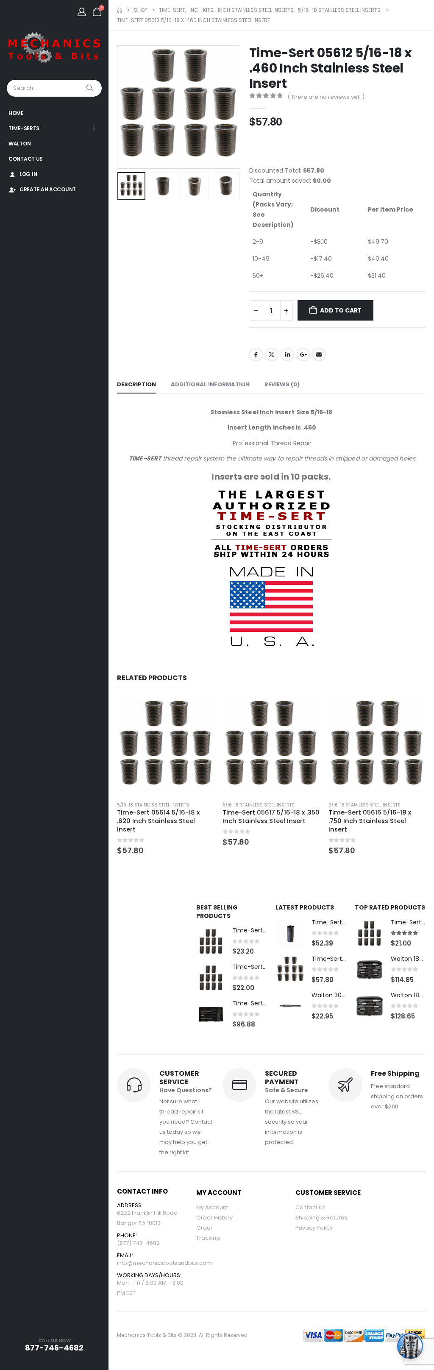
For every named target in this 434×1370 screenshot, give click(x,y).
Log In (28, 174)
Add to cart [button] (200, 711)
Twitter (271, 354)
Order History (214, 1218)
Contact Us (25, 158)
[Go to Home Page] (119, 10)
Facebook (256, 354)
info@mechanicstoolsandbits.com (164, 1263)
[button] (119, 107)
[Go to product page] (166, 746)
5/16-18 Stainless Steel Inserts (153, 805)
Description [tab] (136, 384)
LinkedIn (287, 354)
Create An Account (47, 189)
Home (16, 113)
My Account (212, 1207)
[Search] (91, 88)
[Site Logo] (54, 48)
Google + (303, 354)
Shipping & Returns (321, 1218)
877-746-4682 (54, 1347)
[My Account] (82, 12)
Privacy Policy (314, 1228)
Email (319, 354)
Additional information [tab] (210, 384)
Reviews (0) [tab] (282, 384)
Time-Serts (23, 128)
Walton (19, 143)
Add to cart (341, 310)
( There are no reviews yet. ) (325, 97)
